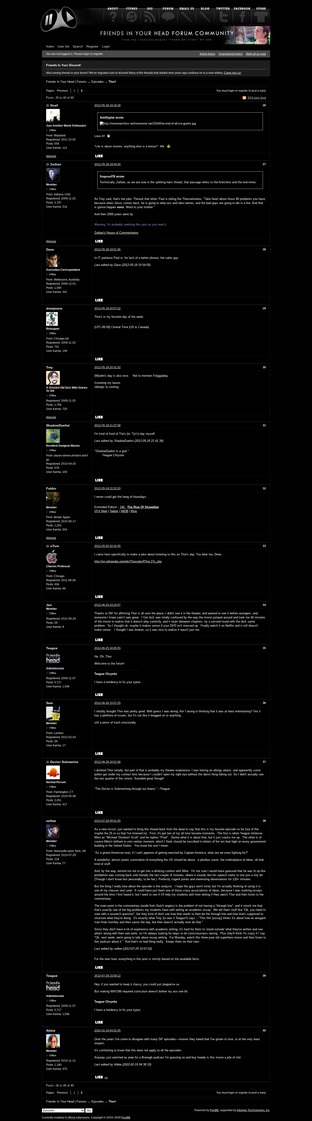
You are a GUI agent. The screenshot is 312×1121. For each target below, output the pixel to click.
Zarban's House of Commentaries (116, 232)
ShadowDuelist (58, 425)
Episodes (97, 81)
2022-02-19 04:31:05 (107, 1030)
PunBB (214, 1110)
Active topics (207, 54)
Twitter (114, 511)
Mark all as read (256, 54)
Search (78, 46)
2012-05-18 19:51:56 (107, 249)
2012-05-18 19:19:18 (107, 105)
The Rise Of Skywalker (143, 507)
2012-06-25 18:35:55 (107, 648)
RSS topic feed (257, 97)
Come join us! (232, 72)
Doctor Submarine (64, 762)
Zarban (55, 164)
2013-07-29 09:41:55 (107, 820)
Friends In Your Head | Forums (66, 81)
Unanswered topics (231, 54)
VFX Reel (100, 511)
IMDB (124, 511)
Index (50, 46)
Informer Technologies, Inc (253, 1110)
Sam (49, 703)
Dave (50, 249)
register (243, 90)
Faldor (51, 488)
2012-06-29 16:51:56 (107, 761)
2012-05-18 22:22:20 (107, 488)
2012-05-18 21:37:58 (107, 425)
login (231, 90)
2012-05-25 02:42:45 (107, 546)
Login (106, 46)
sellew (51, 821)
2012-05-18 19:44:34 (107, 164)
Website (51, 156)
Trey (49, 367)
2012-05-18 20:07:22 (107, 308)
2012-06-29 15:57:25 (107, 703)
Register (92, 46)
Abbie (50, 1030)
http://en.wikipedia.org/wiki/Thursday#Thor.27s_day (128, 561)
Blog (134, 511)
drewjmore (54, 308)
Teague (52, 648)
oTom (54, 546)
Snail (54, 105)
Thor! (112, 81)
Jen (49, 605)
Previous (62, 90)
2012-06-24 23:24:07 (107, 605)
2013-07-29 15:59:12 (107, 975)
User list (63, 46)
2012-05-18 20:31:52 (107, 367)
